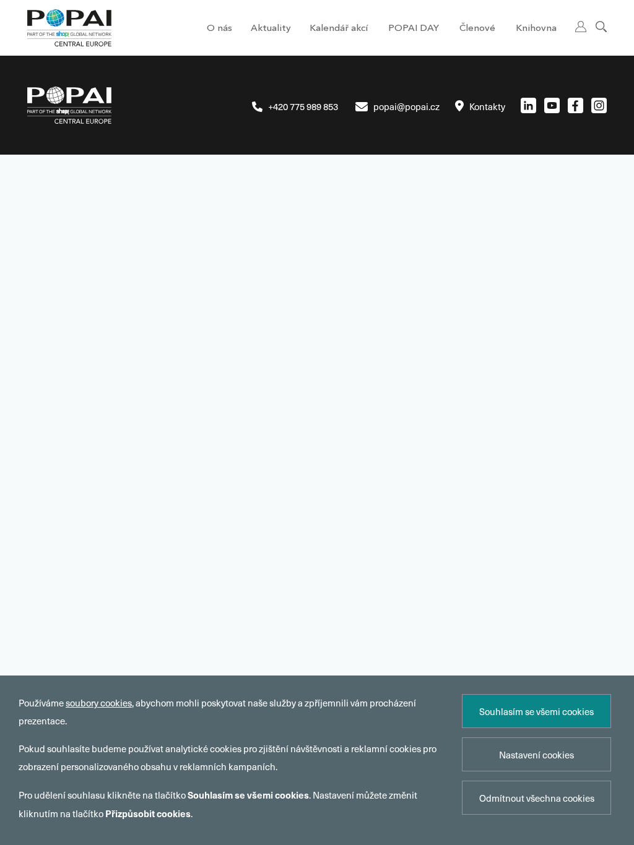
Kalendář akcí (339, 28)
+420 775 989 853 (303, 106)
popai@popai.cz (406, 106)
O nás (219, 28)
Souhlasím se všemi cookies (536, 711)
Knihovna (536, 28)
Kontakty (487, 106)
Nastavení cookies (536, 754)
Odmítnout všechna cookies (536, 798)
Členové (477, 28)
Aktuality (271, 28)
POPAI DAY (413, 28)
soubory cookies (99, 703)
